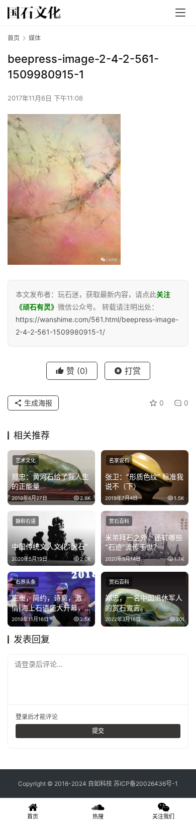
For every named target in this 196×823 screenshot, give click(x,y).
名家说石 (119, 460)
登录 (22, 717)
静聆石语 (26, 521)
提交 (98, 731)
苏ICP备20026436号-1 (146, 783)
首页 (14, 38)
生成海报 (37, 402)
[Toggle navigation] (180, 13)
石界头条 (26, 582)
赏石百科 (119, 521)
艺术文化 (26, 460)
